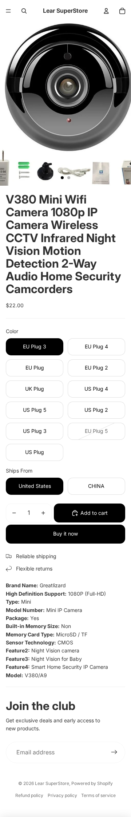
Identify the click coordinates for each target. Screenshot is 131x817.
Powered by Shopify (92, 783)
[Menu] (8, 11)
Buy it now (65, 533)
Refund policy (29, 795)
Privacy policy (62, 795)
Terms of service (98, 795)
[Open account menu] (106, 11)
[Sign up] (114, 752)
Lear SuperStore (52, 783)
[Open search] (24, 11)
